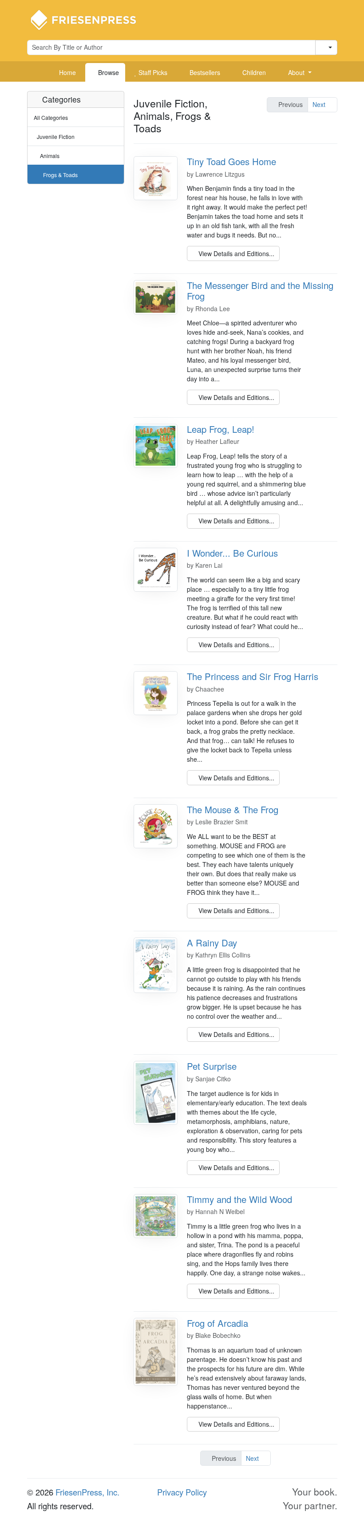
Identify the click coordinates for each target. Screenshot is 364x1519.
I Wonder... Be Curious (232, 552)
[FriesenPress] (89, 19)
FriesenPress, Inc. (87, 1492)
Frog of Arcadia (217, 1323)
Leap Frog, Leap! (220, 429)
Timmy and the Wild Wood (239, 1199)
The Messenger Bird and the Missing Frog (260, 290)
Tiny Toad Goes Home (231, 161)
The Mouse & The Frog (232, 809)
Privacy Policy (182, 1492)
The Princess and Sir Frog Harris (252, 676)
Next (320, 104)
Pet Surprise (212, 1066)
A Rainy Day (212, 942)
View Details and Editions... (235, 253)
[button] (296, 72)
